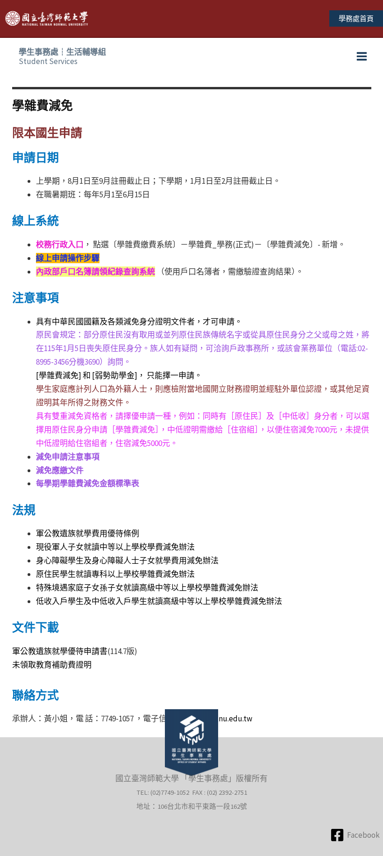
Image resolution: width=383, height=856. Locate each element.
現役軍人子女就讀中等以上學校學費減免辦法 (115, 547)
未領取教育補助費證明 (52, 665)
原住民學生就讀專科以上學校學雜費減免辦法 (115, 574)
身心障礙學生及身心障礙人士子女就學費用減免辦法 (127, 560)
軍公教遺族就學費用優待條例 (87, 533)
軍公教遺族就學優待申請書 (59, 651)
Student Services (62, 56)
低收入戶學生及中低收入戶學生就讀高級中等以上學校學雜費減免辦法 (159, 601)
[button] (356, 18)
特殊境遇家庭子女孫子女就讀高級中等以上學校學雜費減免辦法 (147, 588)
